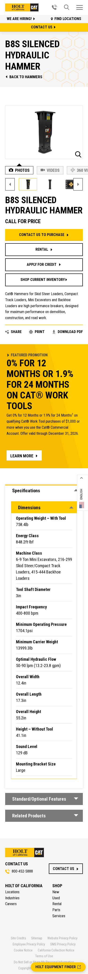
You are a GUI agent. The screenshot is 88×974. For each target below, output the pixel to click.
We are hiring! (20, 19)
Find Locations (67, 19)
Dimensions (29, 507)
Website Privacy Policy (62, 938)
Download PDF (70, 332)
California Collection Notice (56, 950)
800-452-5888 (22, 871)
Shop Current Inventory (42, 279)
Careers (11, 904)
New (55, 892)
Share (16, 332)
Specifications (26, 490)
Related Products (29, 816)
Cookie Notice (23, 950)
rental (41, 249)
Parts (56, 910)
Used (56, 898)
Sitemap (36, 938)
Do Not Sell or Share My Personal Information (44, 962)
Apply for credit (42, 264)
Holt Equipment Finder (55, 967)
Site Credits (18, 938)
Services (58, 916)
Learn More (21, 455)
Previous (10, 184)
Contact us (42, 27)
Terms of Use (44, 956)
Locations (12, 892)
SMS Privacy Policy (63, 944)
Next (78, 184)
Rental (56, 904)
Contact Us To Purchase (41, 235)
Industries (12, 898)
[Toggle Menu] (79, 7)
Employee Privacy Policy (29, 944)
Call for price (23, 222)
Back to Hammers (25, 76)
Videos (53, 170)
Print (40, 332)
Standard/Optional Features (39, 799)
